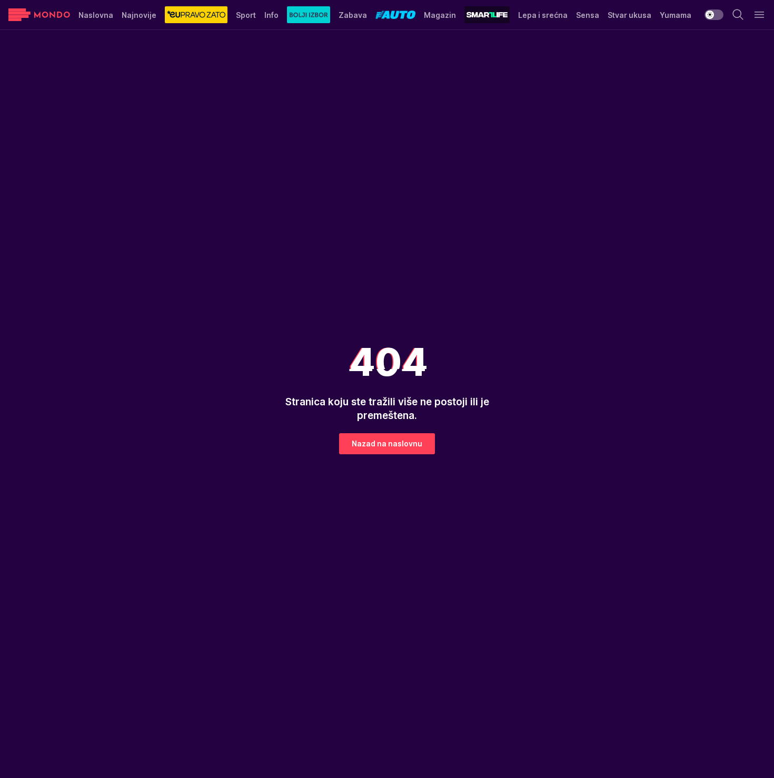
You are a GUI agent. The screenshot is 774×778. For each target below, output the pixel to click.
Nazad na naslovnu (387, 443)
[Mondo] (39, 14)
